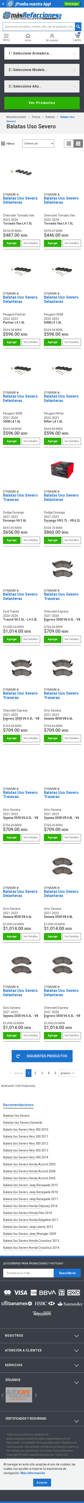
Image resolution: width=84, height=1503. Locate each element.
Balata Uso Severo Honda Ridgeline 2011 (30, 1220)
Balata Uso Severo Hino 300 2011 (25, 1136)
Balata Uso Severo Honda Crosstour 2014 (31, 1247)
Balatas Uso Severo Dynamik (22, 1122)
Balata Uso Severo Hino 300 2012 (25, 1143)
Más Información (32, 1473)
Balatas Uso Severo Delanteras (20, 200)
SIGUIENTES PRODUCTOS (47, 1056)
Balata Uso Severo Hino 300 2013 (25, 1150)
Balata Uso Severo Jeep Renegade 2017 (30, 1199)
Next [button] (35, 1394)
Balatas (50, 117)
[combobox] (41, 53)
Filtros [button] (10, 143)
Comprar (11, 243)
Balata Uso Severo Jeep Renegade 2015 (30, 1185)
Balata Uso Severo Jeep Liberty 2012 (28, 1227)
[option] (19, 1394)
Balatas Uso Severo (16, 1115)
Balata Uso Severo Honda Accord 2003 (29, 1164)
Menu (6, 39)
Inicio (28, 40)
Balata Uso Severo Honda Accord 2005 (29, 1178)
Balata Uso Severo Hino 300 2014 (25, 1157)
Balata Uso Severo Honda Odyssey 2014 (30, 1206)
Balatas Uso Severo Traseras (20, 497)
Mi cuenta (52, 40)
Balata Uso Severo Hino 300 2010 (25, 1129)
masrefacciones (16, 117)
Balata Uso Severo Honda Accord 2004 (29, 1171)
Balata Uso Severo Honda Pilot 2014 (27, 1213)
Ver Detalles (30, 243)
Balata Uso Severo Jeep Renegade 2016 (30, 1192)
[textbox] (42, 26)
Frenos (36, 117)
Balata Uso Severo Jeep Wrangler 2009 (29, 1233)
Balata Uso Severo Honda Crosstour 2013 (31, 1240)
